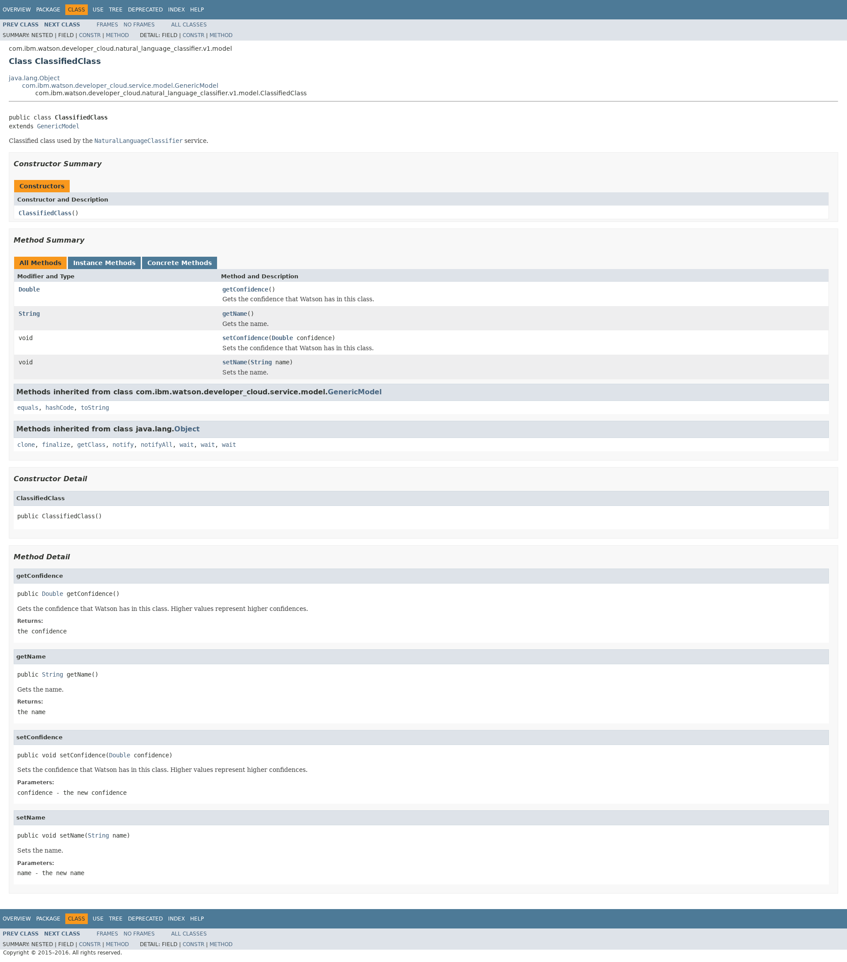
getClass (91, 444)
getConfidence (245, 289)
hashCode (59, 407)
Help (197, 10)
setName (234, 362)
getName (234, 313)
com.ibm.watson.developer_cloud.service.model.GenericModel (120, 85)
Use (98, 10)
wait (187, 444)
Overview (17, 10)
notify (123, 444)
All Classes (189, 25)
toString (95, 407)
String (29, 313)
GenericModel (58, 126)
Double (29, 289)
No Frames (139, 25)
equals (27, 407)
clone (26, 444)
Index (176, 10)
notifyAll (156, 444)
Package (48, 10)
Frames (107, 25)
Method (117, 35)
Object (187, 429)
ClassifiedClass (45, 213)
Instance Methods (104, 262)
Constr (90, 35)
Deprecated (145, 10)
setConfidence (245, 337)
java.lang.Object (34, 78)
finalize (56, 444)
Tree (116, 10)
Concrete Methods (179, 262)
